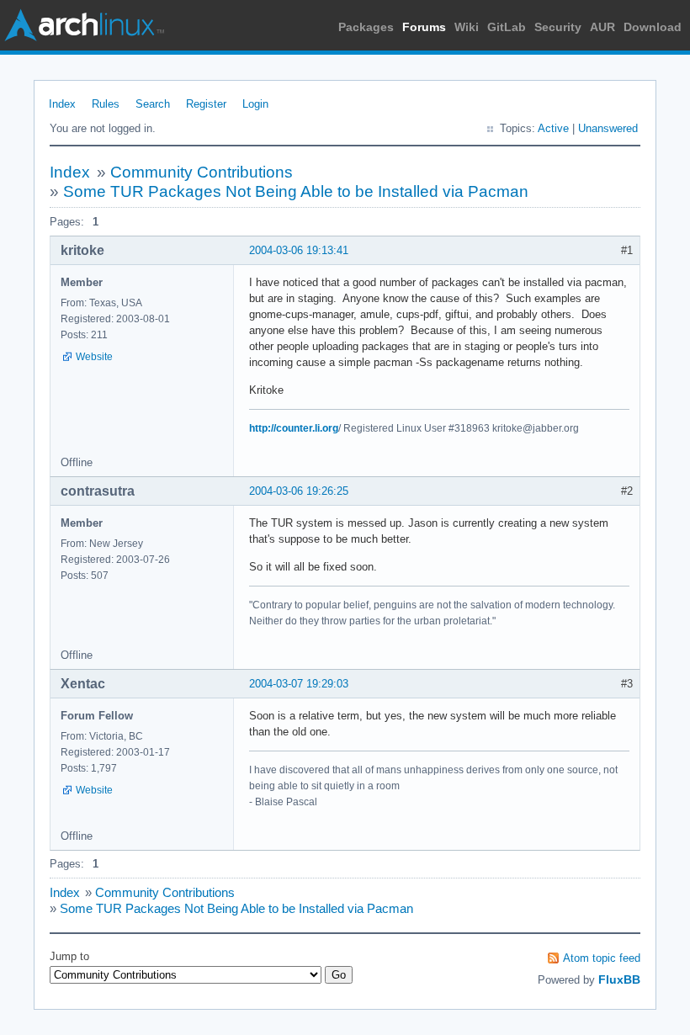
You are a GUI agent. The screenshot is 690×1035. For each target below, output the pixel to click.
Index (62, 104)
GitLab (506, 27)
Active (553, 128)
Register (206, 104)
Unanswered (608, 128)
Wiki (466, 27)
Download (653, 27)
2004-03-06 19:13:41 (298, 250)
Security (557, 27)
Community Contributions (201, 172)
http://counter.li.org (293, 428)
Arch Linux (84, 25)
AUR (602, 27)
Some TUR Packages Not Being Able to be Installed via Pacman (295, 191)
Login (255, 104)
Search (152, 104)
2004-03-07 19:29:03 (298, 683)
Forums (424, 27)
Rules (105, 104)
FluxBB (619, 979)
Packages (366, 27)
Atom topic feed (601, 958)
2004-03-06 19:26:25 (298, 491)
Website (94, 357)
